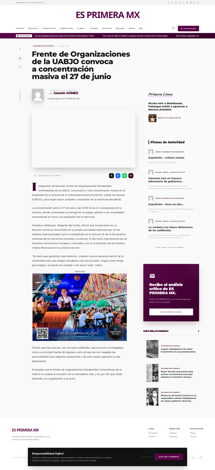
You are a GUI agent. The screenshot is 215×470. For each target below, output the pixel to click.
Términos (152, 436)
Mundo (132, 28)
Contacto (173, 433)
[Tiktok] (183, 2)
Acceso (193, 436)
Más (142, 28)
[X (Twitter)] (111, 175)
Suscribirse (188, 29)
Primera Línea (66, 28)
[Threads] (179, 2)
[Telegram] (191, 2)
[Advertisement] (171, 61)
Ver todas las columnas (171, 247)
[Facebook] (172, 2)
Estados (94, 28)
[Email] (198, 2)
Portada (20, 28)
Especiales (33, 28)
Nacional (120, 28)
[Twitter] (168, 2)
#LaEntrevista (49, 28)
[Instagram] (176, 2)
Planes (193, 433)
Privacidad (146, 457)
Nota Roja (107, 28)
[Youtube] (187, 2)
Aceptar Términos (169, 457)
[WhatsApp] (124, 175)
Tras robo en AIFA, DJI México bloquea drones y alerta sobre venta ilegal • (131, 36)
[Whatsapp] (194, 2)
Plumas (81, 28)
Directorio (173, 436)
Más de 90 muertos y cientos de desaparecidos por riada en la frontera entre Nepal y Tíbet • (49, 36)
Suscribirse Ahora (171, 312)
